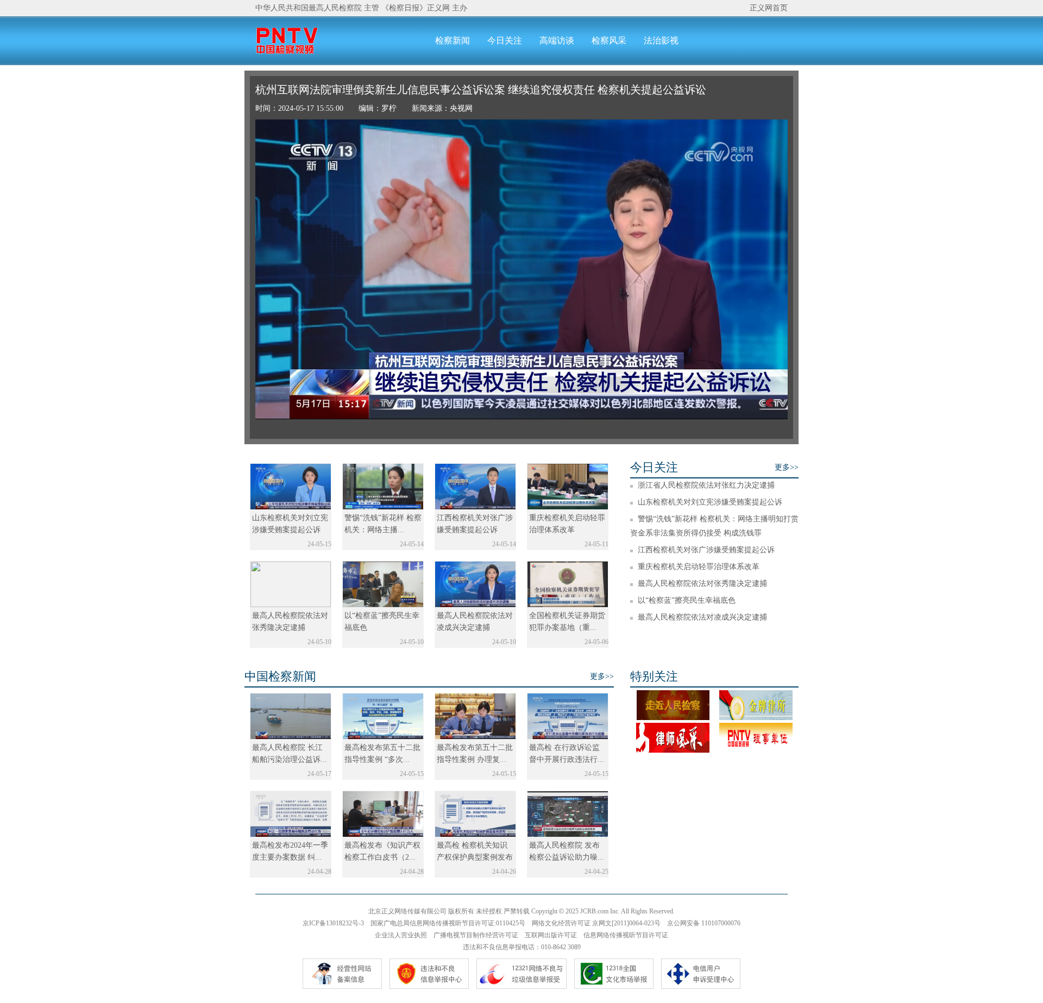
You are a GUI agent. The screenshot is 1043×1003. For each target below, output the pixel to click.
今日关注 (504, 40)
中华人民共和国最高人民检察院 (308, 8)
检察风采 (609, 40)
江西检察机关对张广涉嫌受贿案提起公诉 (706, 550)
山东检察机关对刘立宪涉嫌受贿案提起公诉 (710, 502)
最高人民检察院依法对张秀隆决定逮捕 (702, 583)
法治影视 (661, 40)
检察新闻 (452, 40)
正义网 (438, 8)
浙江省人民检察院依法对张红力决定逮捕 (706, 485)
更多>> (787, 467)
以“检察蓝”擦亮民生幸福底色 (687, 600)
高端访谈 (556, 40)
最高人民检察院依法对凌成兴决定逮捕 (702, 617)
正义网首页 (769, 8)
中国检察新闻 (280, 676)
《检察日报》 (404, 8)
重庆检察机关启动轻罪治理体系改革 (698, 567)
